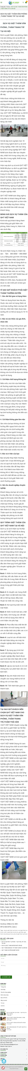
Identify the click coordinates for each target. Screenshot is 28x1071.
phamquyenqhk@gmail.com (11, 1044)
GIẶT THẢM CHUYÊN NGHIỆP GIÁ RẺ (10, 950)
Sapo (17, 1068)
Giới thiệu (3, 989)
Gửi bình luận (6, 977)
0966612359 (9, 1042)
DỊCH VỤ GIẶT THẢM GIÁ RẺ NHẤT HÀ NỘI (12, 945)
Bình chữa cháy (5, 995)
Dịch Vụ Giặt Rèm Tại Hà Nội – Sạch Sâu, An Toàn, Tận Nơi (14, 942)
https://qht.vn (8, 1046)
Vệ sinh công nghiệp (6, 992)
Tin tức (2, 1003)
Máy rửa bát (4, 1000)
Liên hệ (2, 1005)
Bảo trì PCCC (4, 997)
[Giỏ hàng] (26, 2)
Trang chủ (3, 987)
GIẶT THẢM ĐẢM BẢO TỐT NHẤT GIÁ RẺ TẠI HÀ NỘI (14, 947)
